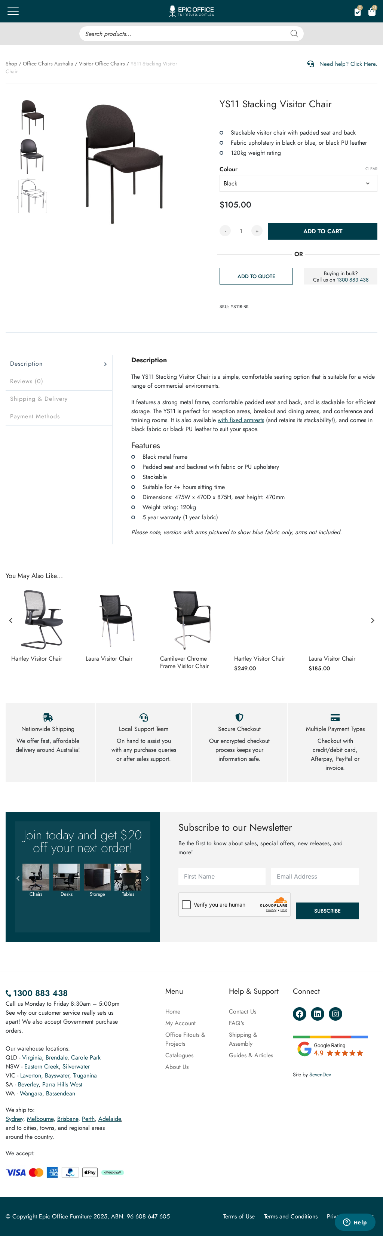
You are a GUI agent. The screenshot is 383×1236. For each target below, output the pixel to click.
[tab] (59, 364)
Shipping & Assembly (243, 1039)
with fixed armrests (241, 420)
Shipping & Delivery (39, 398)
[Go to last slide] (11, 620)
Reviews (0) (26, 381)
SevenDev (320, 1074)
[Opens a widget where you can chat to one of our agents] (355, 1223)
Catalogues (179, 1055)
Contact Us (242, 1011)
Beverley (28, 1084)
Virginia (32, 1057)
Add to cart (323, 231)
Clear (371, 169)
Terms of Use (239, 1216)
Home (172, 1011)
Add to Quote (256, 276)
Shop (11, 63)
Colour (229, 169)
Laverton (30, 1075)
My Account (180, 1023)
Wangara (31, 1093)
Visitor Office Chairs (102, 63)
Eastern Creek (41, 1066)
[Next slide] (372, 620)
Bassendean (60, 1093)
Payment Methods (35, 416)
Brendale (56, 1057)
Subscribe (327, 910)
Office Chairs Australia (48, 63)
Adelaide (109, 1118)
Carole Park (86, 1057)
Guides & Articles (251, 1055)
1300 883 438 (353, 279)
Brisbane (67, 1118)
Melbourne (40, 1118)
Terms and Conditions (291, 1216)
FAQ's (236, 1023)
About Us (177, 1067)
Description (26, 363)
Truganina (85, 1075)
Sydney (14, 1118)
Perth (88, 1118)
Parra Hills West (62, 1084)
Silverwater (76, 1066)
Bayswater (57, 1075)
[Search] (294, 33)
